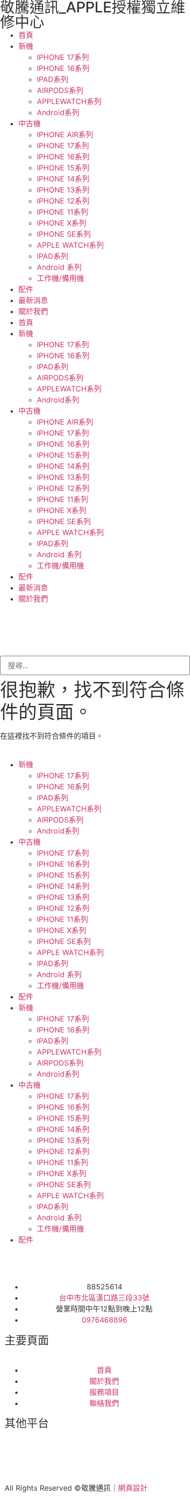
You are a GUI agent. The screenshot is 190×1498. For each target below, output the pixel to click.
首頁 (25, 35)
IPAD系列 (52, 79)
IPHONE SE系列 (64, 234)
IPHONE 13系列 (63, 189)
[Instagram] (41, 1458)
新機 (25, 46)
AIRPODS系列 (60, 90)
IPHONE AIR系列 (65, 134)
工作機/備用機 (60, 278)
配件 (25, 289)
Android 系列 (59, 267)
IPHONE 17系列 (63, 57)
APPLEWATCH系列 (69, 101)
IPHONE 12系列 (63, 200)
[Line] (66, 1458)
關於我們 (33, 311)
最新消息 (33, 300)
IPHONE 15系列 (63, 167)
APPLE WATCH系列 (70, 245)
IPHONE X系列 (61, 222)
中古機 (29, 123)
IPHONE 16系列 (63, 68)
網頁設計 (133, 1487)
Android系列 (58, 112)
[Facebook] (16, 1458)
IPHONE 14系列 (63, 178)
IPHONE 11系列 (62, 211)
